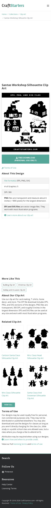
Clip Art (23, 14)
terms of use (36, 444)
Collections (13, 14)
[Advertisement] (25, 52)
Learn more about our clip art (19, 215)
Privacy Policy (27, 503)
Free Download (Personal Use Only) (25, 159)
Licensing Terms (9, 488)
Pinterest (8, 471)
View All (8, 405)
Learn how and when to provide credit (21, 439)
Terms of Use (10, 168)
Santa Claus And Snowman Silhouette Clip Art (36, 395)
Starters (13, 6)
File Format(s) (10, 180)
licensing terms (20, 444)
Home (4, 14)
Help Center (7, 484)
